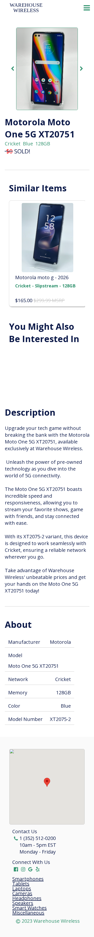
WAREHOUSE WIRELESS (27, 7)
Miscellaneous (28, 912)
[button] (47, 782)
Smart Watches (29, 908)
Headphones (26, 898)
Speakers (22, 903)
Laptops (21, 888)
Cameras (22, 893)
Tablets (20, 883)
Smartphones (28, 879)
